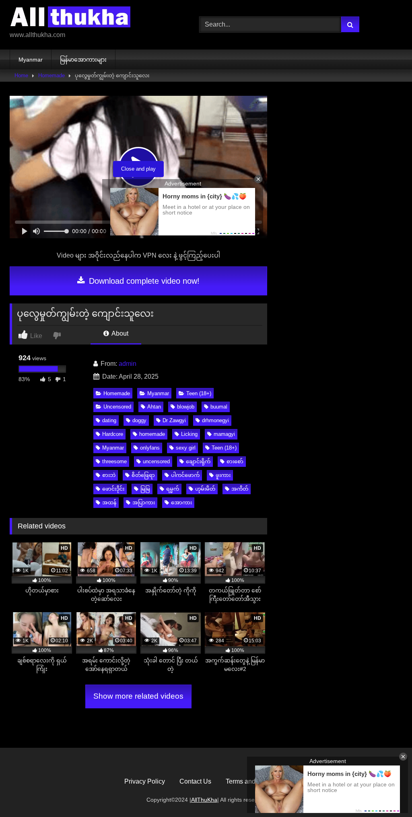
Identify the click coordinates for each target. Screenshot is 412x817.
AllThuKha (204, 799)
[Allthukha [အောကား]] (92, 18)
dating (109, 420)
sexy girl (186, 448)
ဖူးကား (223, 475)
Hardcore (112, 434)
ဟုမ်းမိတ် (205, 489)
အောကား (181, 502)
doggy (139, 420)
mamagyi (224, 434)
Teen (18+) (198, 393)
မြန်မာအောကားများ (83, 59)
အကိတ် (239, 489)
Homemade (51, 75)
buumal (218, 407)
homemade (152, 434)
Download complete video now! (143, 280)
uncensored (156, 461)
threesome (114, 461)
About (119, 333)
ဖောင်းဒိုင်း (113, 489)
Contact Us (195, 781)
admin (127, 363)
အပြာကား (143, 502)
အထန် (109, 502)
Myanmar (31, 59)
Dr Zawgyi (174, 420)
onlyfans (150, 448)
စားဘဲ (108, 475)
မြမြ (145, 489)
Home (21, 75)
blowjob (185, 407)
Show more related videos (138, 696)
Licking (189, 434)
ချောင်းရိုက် (198, 461)
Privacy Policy (144, 781)
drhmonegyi (215, 420)
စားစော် (235, 461)
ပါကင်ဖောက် (185, 475)
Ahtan (154, 407)
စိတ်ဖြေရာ (143, 475)
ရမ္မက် (172, 489)
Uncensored (117, 407)
